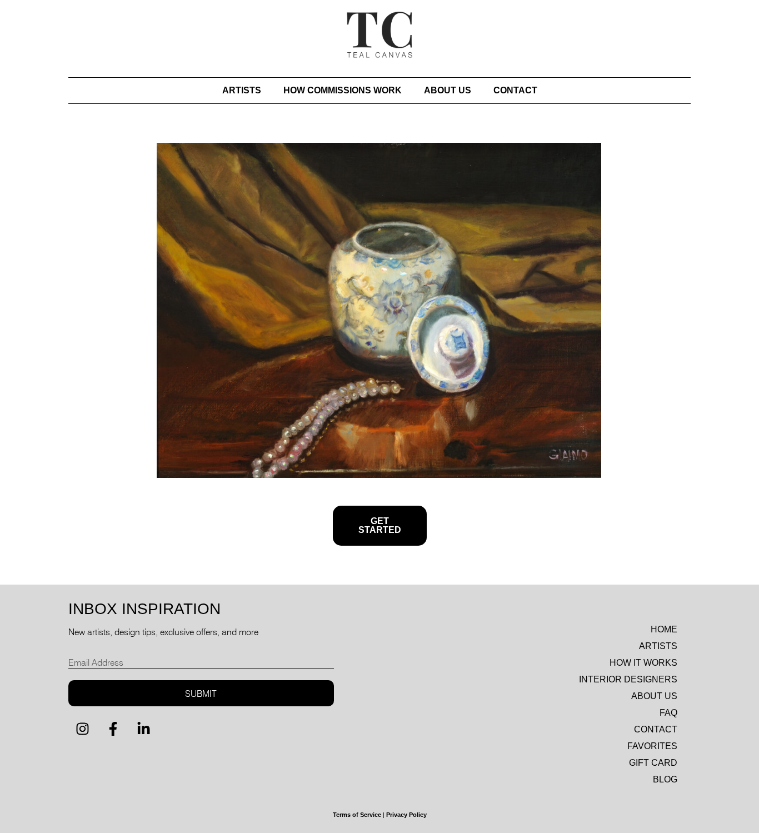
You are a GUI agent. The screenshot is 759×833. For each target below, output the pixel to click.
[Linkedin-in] (143, 728)
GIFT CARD (653, 762)
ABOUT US (447, 90)
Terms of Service (357, 814)
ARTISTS (241, 90)
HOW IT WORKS (643, 662)
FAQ (668, 712)
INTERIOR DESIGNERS (628, 679)
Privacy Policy (406, 814)
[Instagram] (82, 728)
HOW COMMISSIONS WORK (342, 90)
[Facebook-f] (113, 728)
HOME (664, 629)
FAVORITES (652, 746)
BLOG (665, 779)
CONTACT (515, 90)
